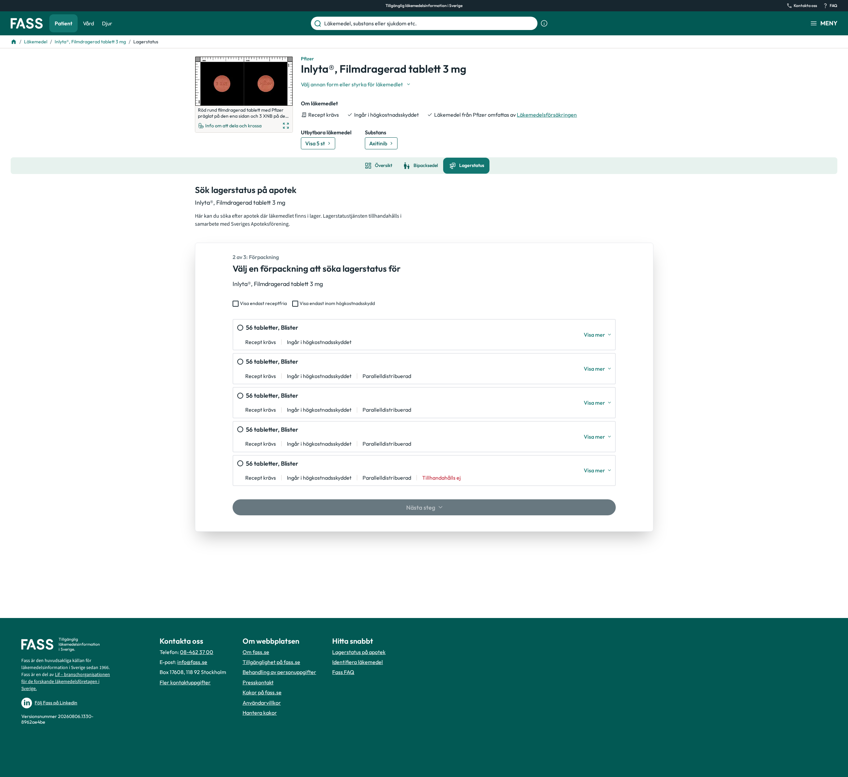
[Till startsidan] (14, 42)
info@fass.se (192, 662)
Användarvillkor (262, 702)
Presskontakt (258, 682)
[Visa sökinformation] (544, 23)
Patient (63, 23)
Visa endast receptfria (263, 303)
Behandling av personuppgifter (279, 672)
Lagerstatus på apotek (359, 652)
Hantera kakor (260, 712)
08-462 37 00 (196, 652)
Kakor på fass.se (262, 692)
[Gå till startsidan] (27, 23)
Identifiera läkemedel (357, 662)
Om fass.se (256, 652)
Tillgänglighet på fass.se (271, 662)
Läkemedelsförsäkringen (547, 114)
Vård (88, 23)
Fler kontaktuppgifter (185, 682)
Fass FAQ (343, 672)
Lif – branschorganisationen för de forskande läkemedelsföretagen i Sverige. (65, 681)
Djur (107, 23)
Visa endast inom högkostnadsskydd (337, 303)
